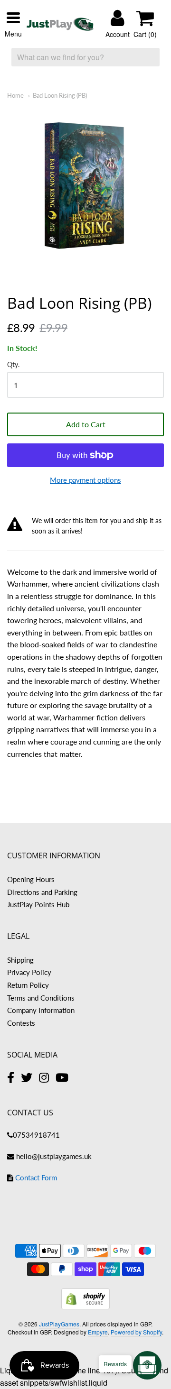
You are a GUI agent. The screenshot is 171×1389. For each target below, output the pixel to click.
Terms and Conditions (41, 997)
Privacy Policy (29, 972)
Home (15, 95)
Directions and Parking (42, 892)
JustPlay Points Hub (38, 904)
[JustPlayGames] (60, 24)
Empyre (98, 1332)
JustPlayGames (59, 1324)
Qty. (13, 364)
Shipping (20, 960)
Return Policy (28, 985)
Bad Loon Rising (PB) (60, 95)
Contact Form (36, 1177)
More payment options (85, 480)
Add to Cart (85, 424)
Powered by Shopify (136, 1332)
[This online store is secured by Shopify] (85, 1306)
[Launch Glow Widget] (147, 1365)
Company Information (41, 1010)
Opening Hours (31, 879)
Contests (21, 1023)
